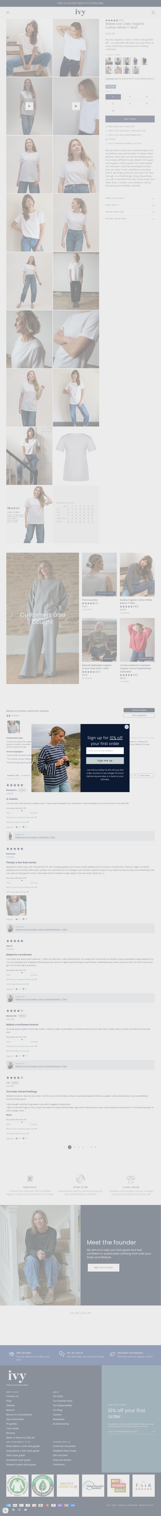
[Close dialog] (127, 727)
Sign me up (105, 760)
